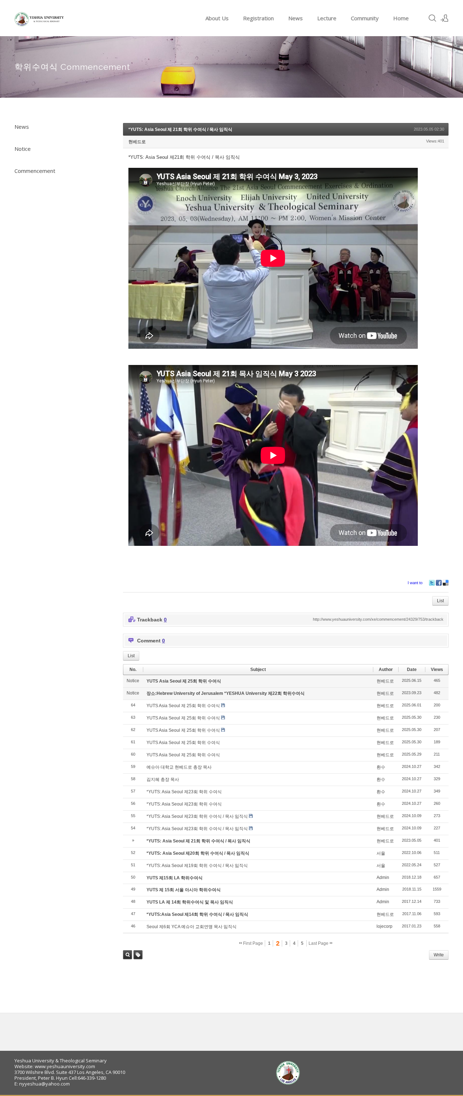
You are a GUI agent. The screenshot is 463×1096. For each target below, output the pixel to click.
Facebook (439, 583)
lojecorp (384, 926)
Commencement (34, 170)
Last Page (319, 943)
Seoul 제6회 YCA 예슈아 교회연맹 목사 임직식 (191, 926)
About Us (217, 18)
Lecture (326, 18)
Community (365, 18)
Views (437, 669)
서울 (381, 853)
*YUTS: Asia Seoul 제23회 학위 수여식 (184, 791)
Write (439, 954)
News (295, 18)
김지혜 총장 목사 (162, 779)
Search (127, 954)
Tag (138, 954)
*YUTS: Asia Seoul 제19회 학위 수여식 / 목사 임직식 (197, 865)
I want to (415, 583)
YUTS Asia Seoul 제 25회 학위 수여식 (183, 681)
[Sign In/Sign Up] (445, 18)
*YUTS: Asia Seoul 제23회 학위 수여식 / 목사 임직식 (197, 816)
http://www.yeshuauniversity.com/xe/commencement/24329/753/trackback (378, 619)
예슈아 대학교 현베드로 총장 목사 (179, 767)
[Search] (432, 18)
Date (412, 669)
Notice (22, 148)
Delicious (446, 583)
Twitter (432, 583)
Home (401, 18)
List (440, 600)
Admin (383, 877)
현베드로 (137, 141)
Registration (258, 18)
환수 (381, 767)
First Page (252, 943)
